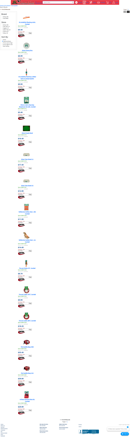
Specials (2, 427)
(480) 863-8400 (42, 432)
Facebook (3, 435)
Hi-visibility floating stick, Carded (27, 23)
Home (2, 424)
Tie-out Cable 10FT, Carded (27, 294)
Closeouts (3, 430)
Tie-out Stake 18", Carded (27, 268)
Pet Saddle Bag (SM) (27, 347)
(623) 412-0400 (62, 429)
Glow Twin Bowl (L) (27, 159)
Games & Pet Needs (5, 5)
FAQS (2, 434)
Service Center (4, 433)
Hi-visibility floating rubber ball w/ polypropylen (27, 78)
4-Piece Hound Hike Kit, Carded (27, 400)
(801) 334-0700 (62, 425)
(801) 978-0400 (42, 425)
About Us (3, 425)
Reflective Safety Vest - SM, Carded (27, 213)
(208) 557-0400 (42, 429)
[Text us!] (125, 434)
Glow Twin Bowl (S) (27, 185)
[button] (72, 2)
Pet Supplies (14, 5)
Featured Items (4, 428)
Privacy (80, 424)
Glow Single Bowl (27, 133)
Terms (80, 426)
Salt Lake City (38, 3)
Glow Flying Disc (27, 50)
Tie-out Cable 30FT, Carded (27, 321)
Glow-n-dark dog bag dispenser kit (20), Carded (27, 106)
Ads (1, 431)
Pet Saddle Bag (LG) (27, 373)
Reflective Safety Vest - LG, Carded (27, 241)
